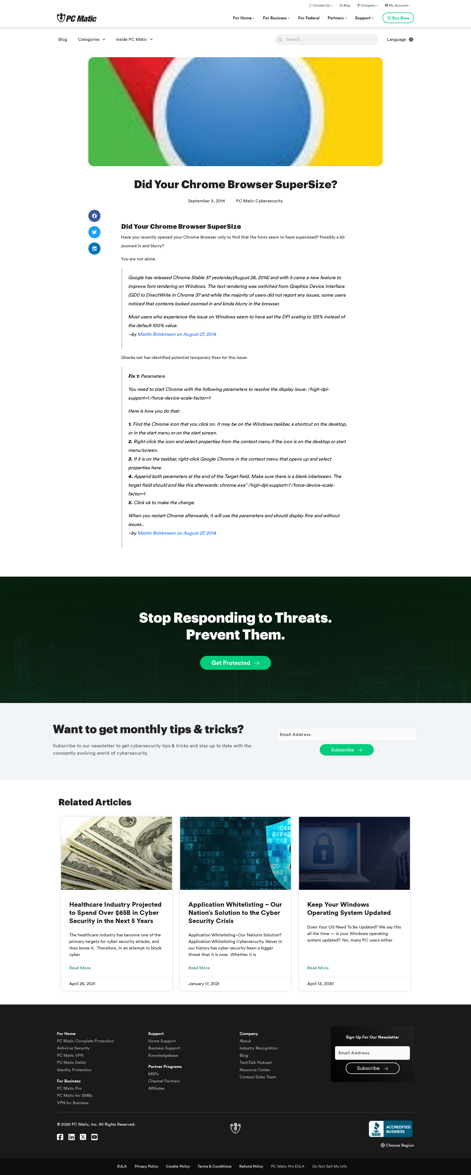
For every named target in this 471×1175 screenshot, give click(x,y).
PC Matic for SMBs (74, 1096)
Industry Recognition (259, 1048)
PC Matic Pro (69, 1088)
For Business (275, 18)
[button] (94, 216)
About (245, 1041)
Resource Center (255, 1070)
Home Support (162, 1041)
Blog (346, 5)
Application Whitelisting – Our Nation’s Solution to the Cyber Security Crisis (235, 913)
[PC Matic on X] (83, 1137)
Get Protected (232, 663)
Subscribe (343, 749)
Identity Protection (74, 1070)
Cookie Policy (178, 1166)
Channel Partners (164, 1081)
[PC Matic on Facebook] (60, 1137)
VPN (70, 1056)
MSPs (153, 1074)
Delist (71, 1063)
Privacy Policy (146, 1166)
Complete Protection (85, 1041)
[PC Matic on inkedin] (71, 1137)
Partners (336, 18)
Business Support (164, 1048)
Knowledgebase (163, 1056)
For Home (243, 18)
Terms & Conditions (214, 1166)
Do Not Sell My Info (329, 1166)
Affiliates (156, 1088)
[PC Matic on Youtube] (94, 1137)
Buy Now (400, 18)
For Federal (308, 18)
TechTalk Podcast (256, 1063)
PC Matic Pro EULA (287, 1166)
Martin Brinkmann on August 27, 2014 (176, 334)
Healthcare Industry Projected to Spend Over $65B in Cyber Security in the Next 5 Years (115, 913)
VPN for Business (73, 1103)
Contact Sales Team (258, 1077)
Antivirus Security (73, 1048)
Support (363, 18)
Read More (80, 968)
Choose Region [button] (399, 1145)
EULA (122, 1166)
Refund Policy (251, 1166)
